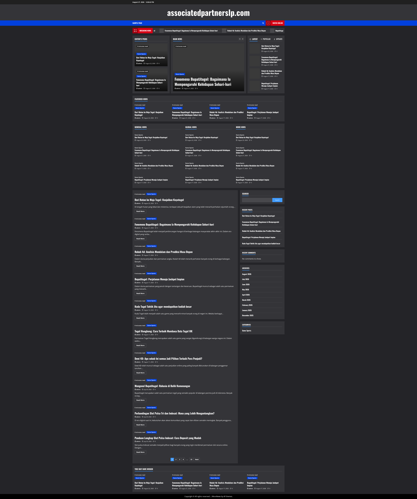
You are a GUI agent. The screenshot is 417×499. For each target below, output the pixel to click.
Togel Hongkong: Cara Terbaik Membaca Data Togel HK (163, 331)
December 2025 (247, 315)
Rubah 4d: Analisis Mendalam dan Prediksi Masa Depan (221, 30)
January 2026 (247, 310)
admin (224, 88)
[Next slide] (242, 39)
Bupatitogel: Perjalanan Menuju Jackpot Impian (267, 30)
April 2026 (246, 294)
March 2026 (246, 300)
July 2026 (245, 279)
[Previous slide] (239, 39)
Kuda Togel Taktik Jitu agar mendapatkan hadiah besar (163, 306)
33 (191, 459)
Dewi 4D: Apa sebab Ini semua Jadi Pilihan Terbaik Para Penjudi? (168, 358)
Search (245, 193)
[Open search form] (263, 23)
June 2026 (246, 284)
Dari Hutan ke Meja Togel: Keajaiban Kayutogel (150, 59)
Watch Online (278, 23)
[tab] (254, 39)
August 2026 (246, 274)
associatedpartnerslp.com (208, 12)
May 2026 (245, 289)
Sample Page (137, 23)
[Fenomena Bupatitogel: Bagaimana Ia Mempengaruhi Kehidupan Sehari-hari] (181, 67)
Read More (141, 211)
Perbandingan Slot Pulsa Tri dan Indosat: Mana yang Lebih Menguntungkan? (174, 413)
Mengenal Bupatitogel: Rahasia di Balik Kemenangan (162, 386)
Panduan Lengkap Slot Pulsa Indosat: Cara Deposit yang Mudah (168, 438)
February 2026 (247, 305)
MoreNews (216, 496)
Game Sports (226, 74)
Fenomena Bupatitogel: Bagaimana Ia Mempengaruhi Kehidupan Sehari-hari (166, 30)
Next (197, 459)
